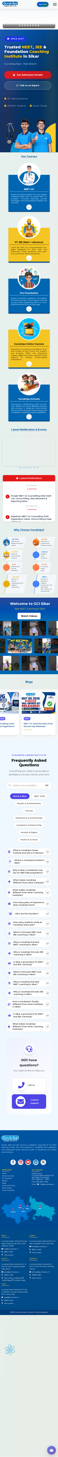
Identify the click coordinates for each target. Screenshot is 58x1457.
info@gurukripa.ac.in (47, 1184)
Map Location (9, 1255)
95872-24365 (8, 1275)
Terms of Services (8, 1190)
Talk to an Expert (29, 85)
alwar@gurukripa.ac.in (39, 1246)
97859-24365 (36, 1275)
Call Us (31, 1085)
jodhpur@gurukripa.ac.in (41, 1272)
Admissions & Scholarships (29, 818)
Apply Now (43, 4)
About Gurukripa (8, 1176)
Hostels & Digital (29, 832)
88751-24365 (43, 1182)
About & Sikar (20, 796)
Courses (29, 810)
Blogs (4, 1183)
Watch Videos (29, 616)
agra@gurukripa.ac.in (11, 1297)
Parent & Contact (29, 839)
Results (4, 1181)
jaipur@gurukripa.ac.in (11, 1272)
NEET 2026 (39, 796)
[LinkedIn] (35, 1162)
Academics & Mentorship (29, 825)
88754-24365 (36, 1250)
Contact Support (34, 1101)
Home (4, 1173)
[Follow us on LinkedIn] (36, 1162)
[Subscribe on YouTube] (28, 1162)
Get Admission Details (30, 75)
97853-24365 (8, 1300)
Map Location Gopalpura (12, 1278)
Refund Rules (7, 1188)
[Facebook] (13, 1162)
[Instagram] (20, 1162)
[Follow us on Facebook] (13, 1162)
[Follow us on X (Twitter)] (43, 1162)
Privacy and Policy (8, 1185)
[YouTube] (28, 1162)
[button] (19, 25)
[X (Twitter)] (43, 1162)
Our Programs (7, 1178)
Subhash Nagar (19, 1280)
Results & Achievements (29, 803)
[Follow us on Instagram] (21, 1162)
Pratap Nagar (6, 1280)
